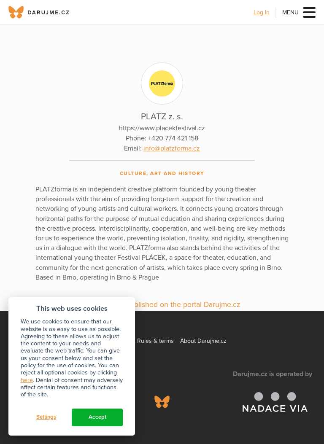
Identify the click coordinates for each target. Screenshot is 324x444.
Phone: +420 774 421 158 (162, 138)
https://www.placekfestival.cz (162, 128)
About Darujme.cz (203, 340)
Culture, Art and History (162, 173)
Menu (290, 12)
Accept (97, 417)
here (27, 380)
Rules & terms (155, 340)
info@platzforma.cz (171, 148)
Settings (46, 417)
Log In (262, 12)
